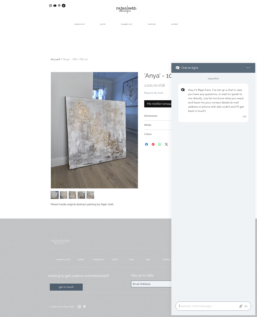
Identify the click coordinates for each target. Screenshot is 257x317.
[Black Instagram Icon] (50, 5)
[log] (213, 186)
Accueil (55, 59)
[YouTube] (55, 5)
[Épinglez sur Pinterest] (153, 144)
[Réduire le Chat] (248, 68)
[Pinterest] (84, 307)
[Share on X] (166, 144)
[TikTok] (63, 5)
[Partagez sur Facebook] (146, 144)
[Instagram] (79, 307)
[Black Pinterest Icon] (59, 5)
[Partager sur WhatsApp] (160, 144)
